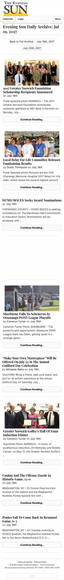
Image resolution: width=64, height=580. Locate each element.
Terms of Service (25, 562)
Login (21, 19)
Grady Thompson (17, 167)
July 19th (12, 95)
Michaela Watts (15, 369)
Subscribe (8, 19)
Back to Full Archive (21, 41)
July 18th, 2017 (45, 41)
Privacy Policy (40, 562)
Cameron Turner (16, 321)
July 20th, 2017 (32, 48)
